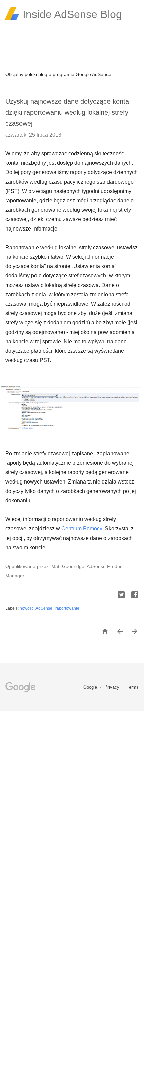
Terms (133, 687)
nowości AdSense (36, 608)
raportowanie (67, 608)
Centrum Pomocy (81, 528)
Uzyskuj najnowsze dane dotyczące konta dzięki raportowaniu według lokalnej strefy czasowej (67, 112)
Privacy (112, 687)
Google (90, 687)
